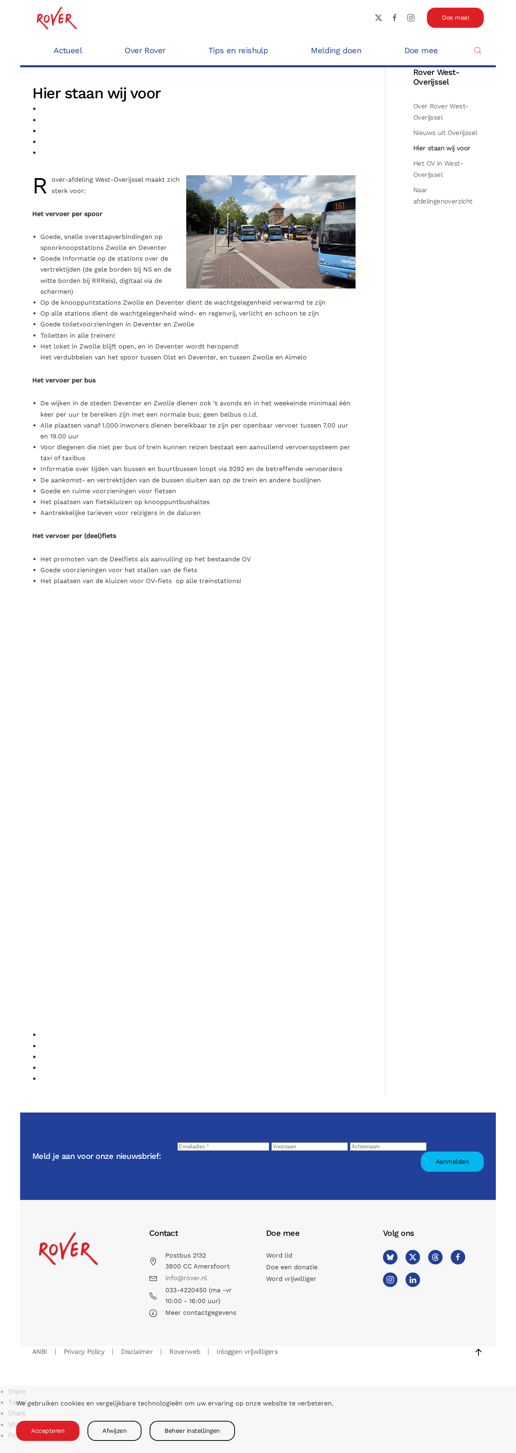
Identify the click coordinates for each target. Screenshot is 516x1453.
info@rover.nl (186, 1278)
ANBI (39, 1351)
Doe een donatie (292, 1267)
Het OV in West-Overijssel (438, 169)
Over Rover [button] (145, 50)
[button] (478, 50)
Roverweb (184, 1351)
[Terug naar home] (56, 17)
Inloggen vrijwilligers (247, 1351)
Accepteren (47, 1430)
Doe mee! (455, 17)
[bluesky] (390, 1257)
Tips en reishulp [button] (238, 50)
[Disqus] (194, 722)
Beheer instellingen (192, 1430)
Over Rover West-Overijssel (440, 111)
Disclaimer (137, 1351)
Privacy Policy (84, 1351)
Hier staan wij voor (441, 148)
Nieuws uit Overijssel (445, 133)
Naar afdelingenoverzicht (442, 195)
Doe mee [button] (421, 50)
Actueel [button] (68, 50)
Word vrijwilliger (291, 1279)
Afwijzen (114, 1430)
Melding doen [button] (336, 50)
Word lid (279, 1255)
